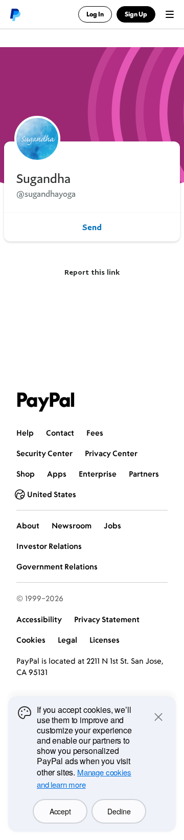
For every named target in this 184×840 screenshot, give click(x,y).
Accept (60, 811)
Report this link (92, 272)
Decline (118, 811)
